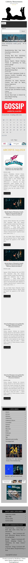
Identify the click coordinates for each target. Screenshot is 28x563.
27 (21, 130)
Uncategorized (10, 441)
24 (10, 130)
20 (21, 127)
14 (24, 125)
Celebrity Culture (10, 420)
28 (24, 130)
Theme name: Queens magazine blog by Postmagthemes (15, 560)
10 (10, 125)
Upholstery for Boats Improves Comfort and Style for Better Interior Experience (15, 82)
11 (14, 125)
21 (24, 127)
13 (21, 125)
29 (3, 132)
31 (10, 132)
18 (14, 127)
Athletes (8, 416)
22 (3, 130)
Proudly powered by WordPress (12, 558)
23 (7, 130)
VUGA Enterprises (7, 43)
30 (7, 132)
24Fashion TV (10, 459)
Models (8, 427)
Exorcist (7, 476)
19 (17, 127)
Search (4, 28)
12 (17, 125)
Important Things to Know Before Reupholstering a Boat (15, 548)
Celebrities (9, 418)
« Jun (12, 140)
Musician (8, 429)
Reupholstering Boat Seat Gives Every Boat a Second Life (15, 529)
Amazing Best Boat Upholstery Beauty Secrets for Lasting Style (15, 535)
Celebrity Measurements (14, 2)
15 (3, 127)
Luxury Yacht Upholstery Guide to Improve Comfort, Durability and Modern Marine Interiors (15, 75)
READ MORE (7, 193)
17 (10, 127)
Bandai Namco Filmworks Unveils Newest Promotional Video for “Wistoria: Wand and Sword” (14, 213)
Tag (6, 437)
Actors (7, 412)
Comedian (8, 422)
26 (17, 130)
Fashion (8, 424)
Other (7, 431)
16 (7, 127)
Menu (3, 23)
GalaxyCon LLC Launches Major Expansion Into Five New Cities (14, 168)
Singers (8, 435)
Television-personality (12, 439)
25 (14, 130)
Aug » (15, 140)
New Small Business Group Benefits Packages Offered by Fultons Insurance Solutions (14, 325)
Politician (8, 433)
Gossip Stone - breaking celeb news (12, 115)
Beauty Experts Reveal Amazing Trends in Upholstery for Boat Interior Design (15, 62)
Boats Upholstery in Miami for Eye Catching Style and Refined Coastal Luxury (15, 89)
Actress (8, 414)
